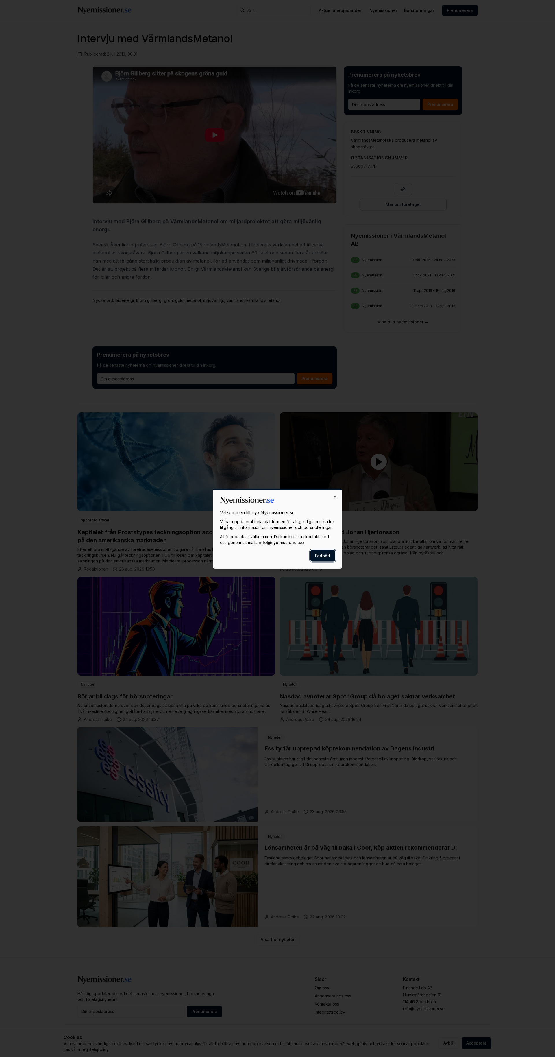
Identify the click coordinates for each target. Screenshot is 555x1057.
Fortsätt (322, 555)
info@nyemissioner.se (281, 542)
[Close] (335, 496)
